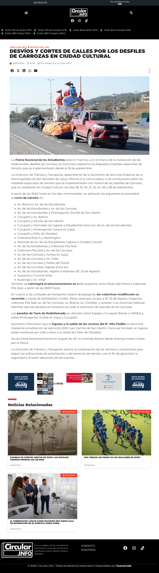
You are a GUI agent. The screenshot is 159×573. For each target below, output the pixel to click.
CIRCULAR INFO (18, 47)
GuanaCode (123, 565)
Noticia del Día (39, 47)
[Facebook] (125, 548)
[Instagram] (134, 548)
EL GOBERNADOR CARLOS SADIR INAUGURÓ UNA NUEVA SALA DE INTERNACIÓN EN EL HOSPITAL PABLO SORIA (42, 522)
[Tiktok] (142, 548)
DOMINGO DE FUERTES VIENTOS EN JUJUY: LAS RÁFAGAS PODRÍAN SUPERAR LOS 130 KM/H (39, 458)
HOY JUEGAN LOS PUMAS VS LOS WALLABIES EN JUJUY (112, 457)
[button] (26, 12)
